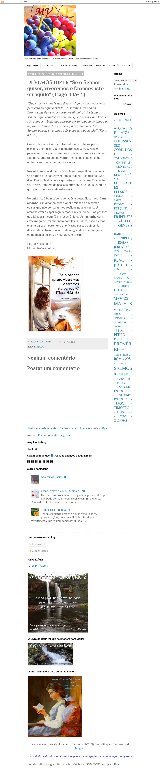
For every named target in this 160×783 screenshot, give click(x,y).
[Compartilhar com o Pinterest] (74, 342)
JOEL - (118, 251)
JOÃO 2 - (119, 269)
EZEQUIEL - (123, 208)
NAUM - (123, 314)
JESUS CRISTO (49, 65)
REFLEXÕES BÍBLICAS (119, 65)
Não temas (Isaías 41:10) (55, 477)
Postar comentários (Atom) (54, 435)
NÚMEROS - (123, 322)
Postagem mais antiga (93, 428)
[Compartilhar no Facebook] (72, 342)
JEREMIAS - (123, 247)
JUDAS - (125, 273)
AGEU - (118, 120)
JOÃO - (123, 260)
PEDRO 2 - (123, 339)
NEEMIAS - (123, 318)
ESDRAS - (123, 196)
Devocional (87, 65)
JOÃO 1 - (123, 265)
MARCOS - (123, 299)
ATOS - (126, 133)
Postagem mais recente (42, 428)
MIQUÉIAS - (125, 309)
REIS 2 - (127, 354)
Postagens (38, 544)
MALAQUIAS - (123, 294)
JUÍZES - (119, 277)
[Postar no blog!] (67, 342)
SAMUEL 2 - (124, 378)
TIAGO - (41, 346)
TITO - (126, 416)
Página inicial (32, 65)
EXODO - (123, 204)
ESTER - (123, 200)
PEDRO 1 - (123, 335)
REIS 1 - (118, 354)
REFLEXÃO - (39, 566)
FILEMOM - (123, 212)
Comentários (39, 550)
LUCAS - (123, 290)
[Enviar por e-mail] (65, 342)
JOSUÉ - (123, 255)
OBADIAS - (123, 326)
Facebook (100, 65)
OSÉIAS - (123, 330)
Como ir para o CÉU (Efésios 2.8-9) (63, 491)
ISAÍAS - (125, 243)
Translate (124, 88)
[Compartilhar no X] (70, 342)
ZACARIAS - (121, 420)
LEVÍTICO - (124, 286)
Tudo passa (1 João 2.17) (55, 509)
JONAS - (127, 251)
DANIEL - (125, 170)
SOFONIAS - (123, 382)
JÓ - (129, 277)
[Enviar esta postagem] (60, 341)
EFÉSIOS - (123, 192)
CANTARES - (123, 137)
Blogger (80, 748)
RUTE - (126, 363)
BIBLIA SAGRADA (69, 65)
